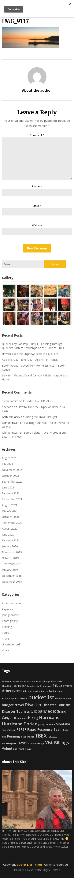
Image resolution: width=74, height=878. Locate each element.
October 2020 (10, 517)
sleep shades (27, 736)
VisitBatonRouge (36, 743)
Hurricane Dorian (19, 724)
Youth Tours (24, 749)
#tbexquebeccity (31, 691)
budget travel (13, 705)
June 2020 (8, 534)
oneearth (7, 407)
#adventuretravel (11, 681)
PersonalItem (9, 730)
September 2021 (12, 499)
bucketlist (41, 697)
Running (7, 627)
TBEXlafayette (9, 743)
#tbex (57, 685)
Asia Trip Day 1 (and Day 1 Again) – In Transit (30, 359)
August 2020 (9, 528)
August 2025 (9, 458)
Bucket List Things (30, 864)
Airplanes (7, 609)
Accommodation (12, 603)
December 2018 (12, 575)
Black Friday (21, 698)
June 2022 (8, 487)
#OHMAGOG (20, 686)
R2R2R (21, 729)
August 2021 (9, 505)
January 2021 (10, 511)
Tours (5, 632)
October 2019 (10, 558)
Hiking (33, 717)
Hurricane (49, 717)
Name (37, 186)
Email (37, 205)
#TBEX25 (67, 686)
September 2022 (12, 481)
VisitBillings (57, 742)
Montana (63, 724)
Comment (37, 135)
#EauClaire (7, 686)
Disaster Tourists (16, 711)
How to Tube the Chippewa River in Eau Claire (30, 354)
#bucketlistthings (41, 681)
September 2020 (12, 523)
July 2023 (7, 464)
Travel (5, 638)
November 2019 (12, 552)
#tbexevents (12, 690)
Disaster (33, 705)
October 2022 (10, 475)
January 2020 (10, 546)
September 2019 (12, 564)
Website (37, 225)
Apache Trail (47, 691)
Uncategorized (11, 644)
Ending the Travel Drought (41, 417)
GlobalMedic (43, 711)
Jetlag (41, 724)
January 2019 (10, 570)
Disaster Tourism (56, 705)
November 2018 (12, 581)
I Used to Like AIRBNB (37, 401)
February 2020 (11, 540)
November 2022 (12, 470)
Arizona (58, 691)
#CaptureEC (57, 681)
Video (5, 650)
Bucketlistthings (63, 698)
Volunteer (10, 748)
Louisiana (50, 724)
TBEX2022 (52, 736)
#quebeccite (33, 686)
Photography (10, 621)
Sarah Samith (10, 401)
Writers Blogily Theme (45, 870)
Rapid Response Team (44, 729)
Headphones (20, 718)
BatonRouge (8, 698)
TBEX (41, 735)
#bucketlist (25, 681)
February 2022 (11, 493)
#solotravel (46, 686)
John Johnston (10, 432)
